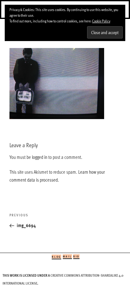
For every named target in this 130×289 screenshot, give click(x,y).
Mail (67, 256)
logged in (39, 157)
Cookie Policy (101, 21)
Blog (56, 257)
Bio (76, 256)
